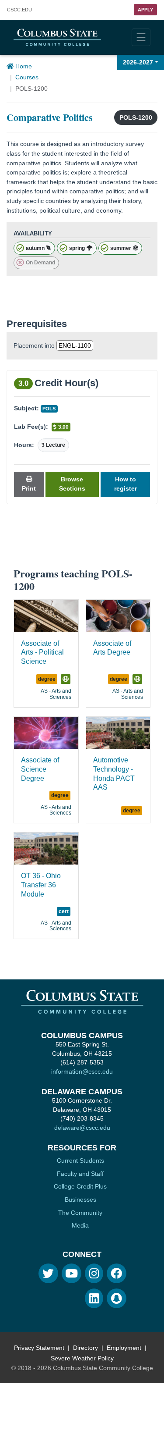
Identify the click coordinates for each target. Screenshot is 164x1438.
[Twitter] (48, 1273)
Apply (145, 9)
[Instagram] (94, 1273)
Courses (26, 77)
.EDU (19, 10)
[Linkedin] (94, 1298)
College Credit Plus (80, 1186)
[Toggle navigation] (141, 37)
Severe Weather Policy (82, 1358)
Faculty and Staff (80, 1173)
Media (80, 1225)
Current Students (80, 1160)
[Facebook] (116, 1273)
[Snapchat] (116, 1298)
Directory (85, 1347)
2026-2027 (138, 62)
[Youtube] (71, 1273)
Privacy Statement (39, 1347)
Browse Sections (72, 484)
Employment (124, 1347)
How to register (125, 484)
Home (23, 66)
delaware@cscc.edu (82, 1127)
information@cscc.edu (82, 1071)
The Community (80, 1212)
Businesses (80, 1199)
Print (29, 488)
